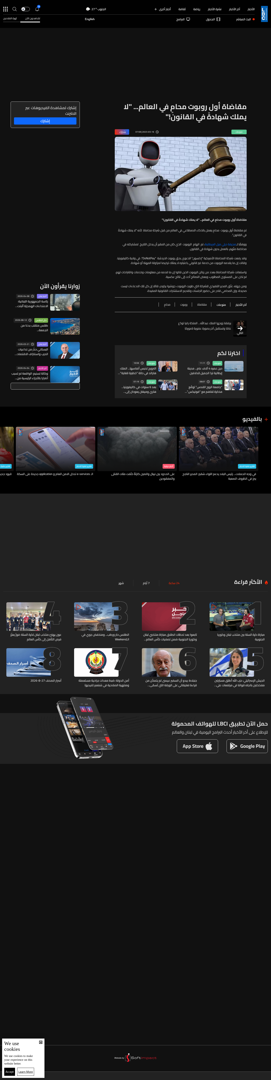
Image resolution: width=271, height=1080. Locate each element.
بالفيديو (252, 419)
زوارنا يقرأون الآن (60, 286)
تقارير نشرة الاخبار (247, 466)
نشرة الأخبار (214, 9)
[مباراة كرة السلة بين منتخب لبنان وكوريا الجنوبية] (237, 622)
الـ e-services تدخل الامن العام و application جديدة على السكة (55, 474)
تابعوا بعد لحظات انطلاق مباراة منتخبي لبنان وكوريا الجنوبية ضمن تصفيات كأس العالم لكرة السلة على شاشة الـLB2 (170, 637)
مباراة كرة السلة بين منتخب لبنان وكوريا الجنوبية (241, 637)
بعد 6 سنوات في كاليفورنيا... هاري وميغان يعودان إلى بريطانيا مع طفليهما (139, 389)
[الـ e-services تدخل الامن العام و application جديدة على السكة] (55, 454)
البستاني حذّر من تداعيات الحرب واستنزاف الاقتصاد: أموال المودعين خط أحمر (32, 351)
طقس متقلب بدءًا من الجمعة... (34, 327)
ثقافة (182, 9)
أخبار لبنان (42, 296)
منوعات (217, 363)
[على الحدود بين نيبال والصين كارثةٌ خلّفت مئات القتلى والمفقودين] (137, 454)
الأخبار (251, 9)
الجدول (210, 19)
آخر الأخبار (234, 9)
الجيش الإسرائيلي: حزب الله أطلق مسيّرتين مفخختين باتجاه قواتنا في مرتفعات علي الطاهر (239, 683)
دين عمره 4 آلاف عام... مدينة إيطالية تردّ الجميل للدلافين (204, 370)
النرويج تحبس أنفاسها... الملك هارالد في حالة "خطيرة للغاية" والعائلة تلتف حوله (138, 370)
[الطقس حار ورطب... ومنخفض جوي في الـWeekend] (101, 622)
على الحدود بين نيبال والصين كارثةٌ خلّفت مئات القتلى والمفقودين (143, 476)
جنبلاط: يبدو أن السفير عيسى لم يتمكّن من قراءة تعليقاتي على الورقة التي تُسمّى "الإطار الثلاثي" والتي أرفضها (171, 683)
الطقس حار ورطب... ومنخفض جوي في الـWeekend (105, 637)
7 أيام (146, 583)
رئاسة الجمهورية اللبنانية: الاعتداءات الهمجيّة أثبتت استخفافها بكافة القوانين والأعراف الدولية (32, 303)
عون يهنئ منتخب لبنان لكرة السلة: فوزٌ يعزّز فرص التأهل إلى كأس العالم (35, 637)
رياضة (196, 9)
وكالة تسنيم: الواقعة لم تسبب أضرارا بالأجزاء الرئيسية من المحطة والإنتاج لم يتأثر (29, 375)
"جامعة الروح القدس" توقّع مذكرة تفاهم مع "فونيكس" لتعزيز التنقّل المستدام (204, 389)
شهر (121, 583)
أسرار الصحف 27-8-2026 (45, 680)
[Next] (5, 454)
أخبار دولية (168, 466)
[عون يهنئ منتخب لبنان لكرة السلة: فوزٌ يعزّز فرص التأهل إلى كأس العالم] (33, 622)
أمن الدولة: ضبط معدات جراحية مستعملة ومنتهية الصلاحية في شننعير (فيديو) (104, 683)
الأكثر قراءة (248, 582)
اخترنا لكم (228, 353)
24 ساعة (174, 583)
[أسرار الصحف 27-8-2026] (33, 668)
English (90, 19)
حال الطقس (41, 320)
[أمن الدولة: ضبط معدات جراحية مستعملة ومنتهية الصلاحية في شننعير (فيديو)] (101, 668)
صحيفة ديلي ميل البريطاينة (220, 244)
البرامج (180, 19)
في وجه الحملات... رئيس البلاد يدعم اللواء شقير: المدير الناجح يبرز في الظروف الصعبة (219, 476)
